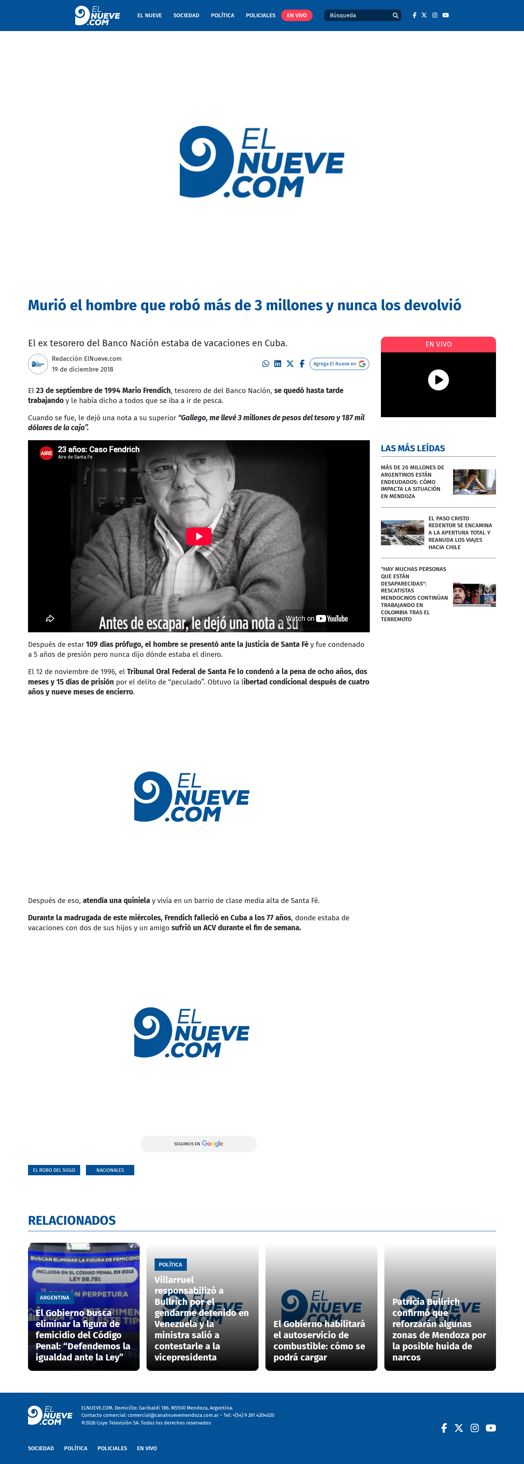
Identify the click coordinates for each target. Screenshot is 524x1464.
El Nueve (149, 15)
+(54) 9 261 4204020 (253, 1415)
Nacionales (110, 1170)
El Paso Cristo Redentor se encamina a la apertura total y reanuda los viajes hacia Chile (460, 533)
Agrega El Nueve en (334, 364)
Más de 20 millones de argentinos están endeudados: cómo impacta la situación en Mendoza (412, 482)
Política (222, 15)
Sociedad (186, 15)
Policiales (260, 15)
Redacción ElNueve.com (87, 358)
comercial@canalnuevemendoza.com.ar (173, 1415)
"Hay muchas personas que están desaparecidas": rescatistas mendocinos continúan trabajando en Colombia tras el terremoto (414, 594)
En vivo (297, 15)
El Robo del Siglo (54, 1170)
